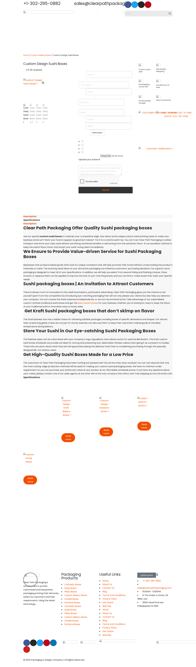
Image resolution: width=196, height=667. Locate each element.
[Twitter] (134, 4)
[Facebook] (128, 4)
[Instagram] (141, 4)
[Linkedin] (53, 642)
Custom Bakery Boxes (41, 55)
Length (82, 119)
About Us (107, 613)
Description (85, 163)
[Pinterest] (148, 4)
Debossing (88, 145)
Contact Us (108, 587)
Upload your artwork (89, 155)
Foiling (86, 148)
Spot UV (87, 152)
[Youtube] (26, 649)
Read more (68, 437)
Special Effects (86, 137)
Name (82, 74)
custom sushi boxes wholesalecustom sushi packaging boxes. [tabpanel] (98, 300)
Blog (104, 591)
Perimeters (84, 132)
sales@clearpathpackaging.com (108, 3)
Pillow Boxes (70, 591)
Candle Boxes (71, 599)
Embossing (89, 141)
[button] (43, 82)
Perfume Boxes (72, 602)
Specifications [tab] (31, 220)
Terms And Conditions (113, 595)
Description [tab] (30, 216)
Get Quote (107, 602)
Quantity (84, 97)
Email (82, 91)
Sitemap (106, 606)
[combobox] (81, 85)
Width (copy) (86, 107)
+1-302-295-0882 (41, 3)
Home (26, 55)
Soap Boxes (70, 588)
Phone (83, 79)
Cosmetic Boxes (72, 606)
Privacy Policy (109, 598)
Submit (105, 190)
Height (82, 126)
